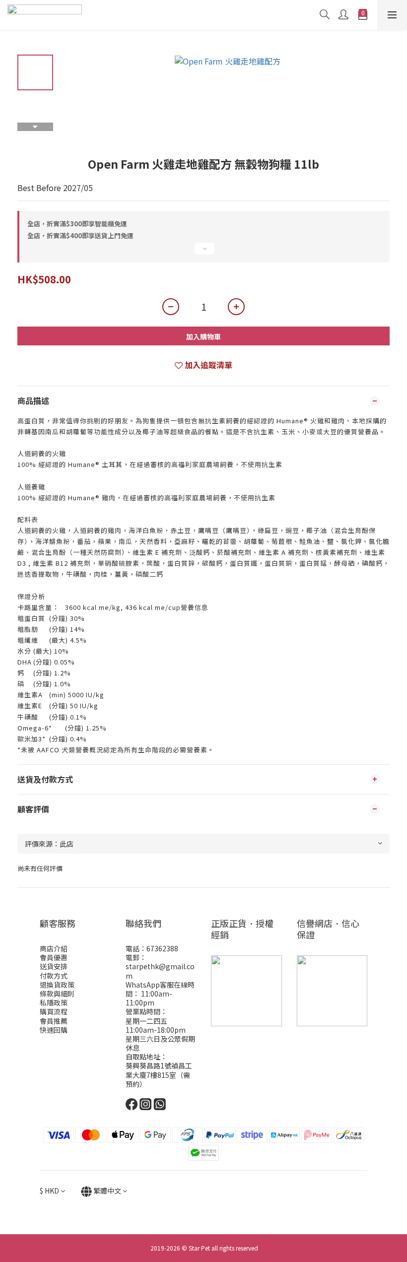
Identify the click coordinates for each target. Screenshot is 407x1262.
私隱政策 (54, 1002)
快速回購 (54, 1030)
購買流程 (54, 1011)
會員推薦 (54, 1021)
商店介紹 (54, 948)
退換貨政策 (57, 985)
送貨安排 (54, 966)
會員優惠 (54, 957)
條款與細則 (57, 993)
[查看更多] (203, 253)
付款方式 (54, 976)
